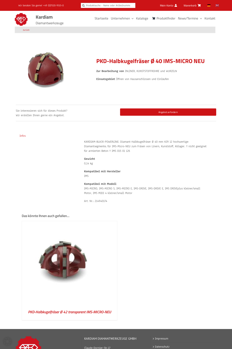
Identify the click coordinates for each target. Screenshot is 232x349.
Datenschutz (162, 347)
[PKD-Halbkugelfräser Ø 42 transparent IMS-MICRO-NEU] (64, 223)
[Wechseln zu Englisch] (217, 5)
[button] (7, 341)
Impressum (161, 339)
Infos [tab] (23, 136)
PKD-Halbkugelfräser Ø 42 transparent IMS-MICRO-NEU (69, 312)
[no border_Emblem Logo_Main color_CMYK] (21, 14)
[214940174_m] (46, 70)
